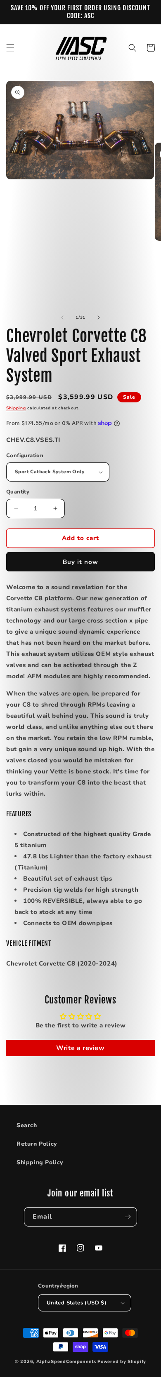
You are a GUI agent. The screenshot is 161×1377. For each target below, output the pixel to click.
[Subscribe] (127, 1217)
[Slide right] (99, 317)
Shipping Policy (40, 1162)
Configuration (24, 455)
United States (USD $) (77, 1303)
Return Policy (37, 1144)
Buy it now (80, 562)
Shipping (16, 408)
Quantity (17, 492)
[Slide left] (62, 317)
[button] (10, 48)
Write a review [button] (80, 1048)
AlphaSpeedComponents (66, 1361)
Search (27, 1125)
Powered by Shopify (121, 1361)
